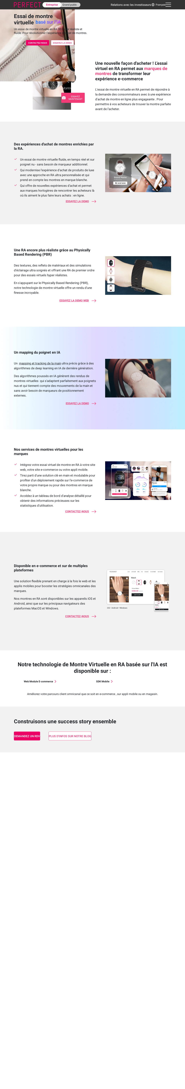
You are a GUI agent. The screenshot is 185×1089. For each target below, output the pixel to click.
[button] (158, 5)
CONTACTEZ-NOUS (37, 43)
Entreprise (52, 4)
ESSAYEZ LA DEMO (62, 43)
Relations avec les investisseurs (131, 4)
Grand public (70, 4)
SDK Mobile (102, 681)
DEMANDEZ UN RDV (27, 736)
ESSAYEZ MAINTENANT (75, 97)
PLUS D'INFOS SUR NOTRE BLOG (70, 736)
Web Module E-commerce (38, 681)
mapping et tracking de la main (40, 363)
